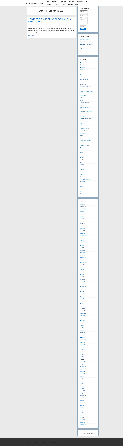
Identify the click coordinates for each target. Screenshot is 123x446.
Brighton (81, 69)
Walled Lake (82, 174)
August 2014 (82, 376)
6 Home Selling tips (83, 52)
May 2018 (81, 272)
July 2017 (81, 296)
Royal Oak (82, 159)
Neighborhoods (68, 24)
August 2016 (82, 320)
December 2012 (83, 424)
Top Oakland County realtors (85, 41)
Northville (81, 135)
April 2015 (82, 356)
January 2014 (82, 393)
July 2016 (81, 322)
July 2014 (81, 378)
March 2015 (82, 359)
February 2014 (82, 390)
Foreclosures (50, 4)
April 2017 (82, 303)
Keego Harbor (82, 105)
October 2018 (82, 259)
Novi (80, 138)
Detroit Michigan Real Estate (34, 3)
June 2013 (82, 410)
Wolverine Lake (83, 193)
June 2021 (82, 218)
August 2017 (82, 293)
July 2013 (81, 407)
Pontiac (81, 150)
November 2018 (83, 257)
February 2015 (82, 361)
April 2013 (82, 414)
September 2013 (83, 402)
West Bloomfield (83, 181)
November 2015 (83, 339)
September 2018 (83, 262)
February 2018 (82, 279)
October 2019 (82, 238)
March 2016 (82, 330)
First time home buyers (84, 89)
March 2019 (82, 247)
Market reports (82, 116)
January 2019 (82, 252)
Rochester (82, 157)
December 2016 (83, 313)
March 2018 (82, 276)
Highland (63, 24)
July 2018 (81, 267)
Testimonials (82, 169)
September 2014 (83, 373)
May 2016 (81, 327)
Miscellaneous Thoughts (84, 128)
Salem (81, 162)
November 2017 (83, 286)
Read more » (31, 35)
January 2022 (82, 204)
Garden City (82, 97)
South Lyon (82, 167)
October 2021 (82, 211)
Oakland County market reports (85, 140)
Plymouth (81, 147)
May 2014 (81, 383)
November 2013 (83, 398)
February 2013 (82, 419)
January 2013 (82, 422)
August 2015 (82, 347)
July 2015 (81, 349)
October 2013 (82, 400)
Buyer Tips (63, 1)
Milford (81, 123)
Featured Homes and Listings (54, 24)
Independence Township (84, 102)
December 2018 (83, 255)
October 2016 (82, 315)
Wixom (81, 191)
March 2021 (82, 221)
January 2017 (82, 310)
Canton (81, 74)
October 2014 (82, 371)
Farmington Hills (83, 84)
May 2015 (81, 354)
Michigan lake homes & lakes (85, 118)
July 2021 (81, 216)
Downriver (81, 81)
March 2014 (82, 388)
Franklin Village (83, 95)
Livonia (81, 113)
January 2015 (82, 364)
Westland (81, 184)
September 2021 (83, 213)
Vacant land (82, 171)
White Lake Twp (83, 188)
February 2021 (82, 223)
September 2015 (83, 344)
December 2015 (83, 337)
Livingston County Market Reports (86, 111)
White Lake (82, 186)
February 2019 (82, 250)
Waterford (81, 176)
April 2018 (82, 274)
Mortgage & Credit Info (84, 130)
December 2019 (83, 235)
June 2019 (82, 240)
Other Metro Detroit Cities (84, 145)
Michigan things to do (84, 121)
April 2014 (82, 385)
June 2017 (82, 298)
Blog (64, 4)
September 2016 (83, 318)
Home (48, 1)
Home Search (55, 1)
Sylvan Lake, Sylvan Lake (85, 39)
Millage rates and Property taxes (86, 125)
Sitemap (77, 4)
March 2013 (82, 417)
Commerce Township (84, 79)
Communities (79, 1)
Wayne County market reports (85, 179)
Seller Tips (71, 1)
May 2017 (81, 301)
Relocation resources (84, 154)
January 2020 (82, 233)
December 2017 (83, 284)
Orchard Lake (82, 142)
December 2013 (83, 395)
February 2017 (82, 308)
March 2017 (82, 305)
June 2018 (82, 269)
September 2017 (83, 291)
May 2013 (81, 412)
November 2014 (83, 368)
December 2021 (83, 206)
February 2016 (82, 332)
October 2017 (82, 288)
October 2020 (82, 228)
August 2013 (82, 405)
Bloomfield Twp (82, 67)
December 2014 (83, 366)
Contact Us (70, 4)
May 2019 (81, 242)
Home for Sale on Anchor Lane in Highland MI (49, 20)
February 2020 (82, 230)
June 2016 (82, 325)
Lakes (86, 1)
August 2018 (82, 264)
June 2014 (82, 381)
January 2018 (82, 281)
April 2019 (82, 245)
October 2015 (82, 342)
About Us (57, 4)
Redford (81, 152)
